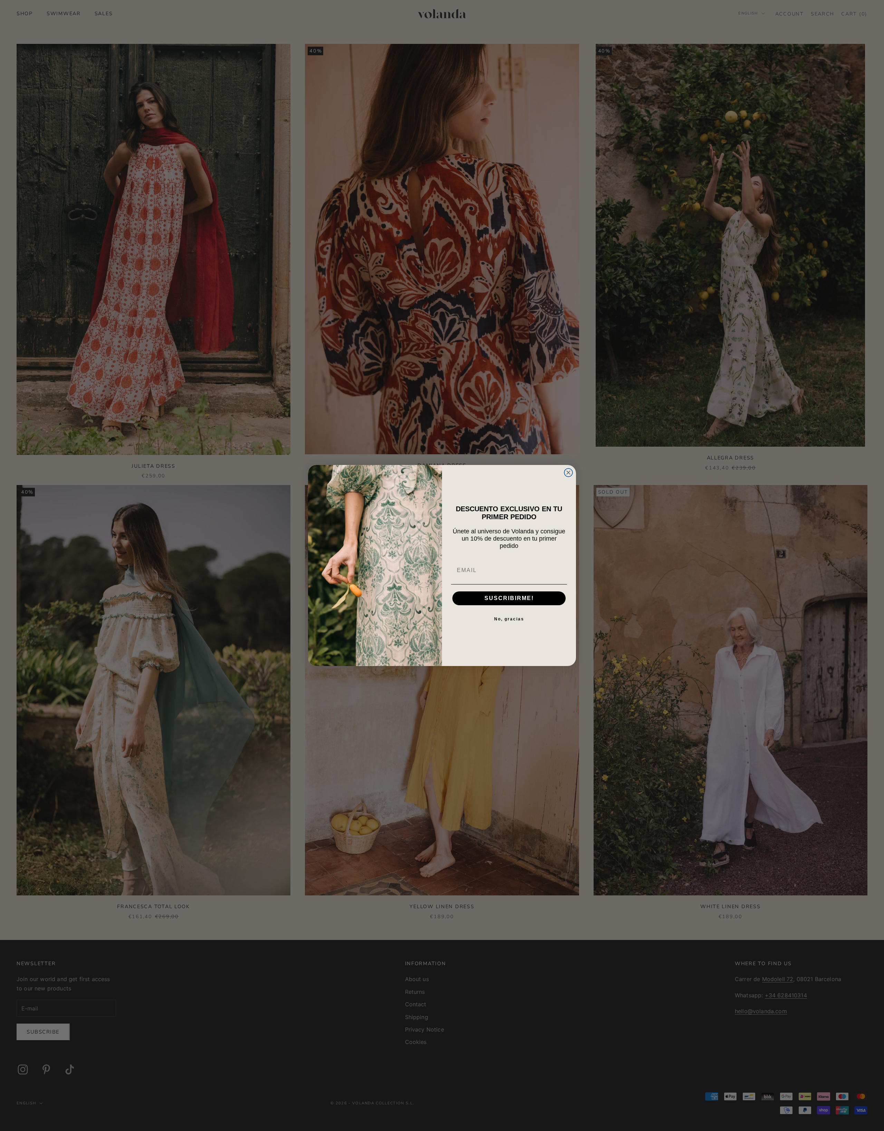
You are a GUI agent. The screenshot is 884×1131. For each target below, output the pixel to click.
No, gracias (509, 619)
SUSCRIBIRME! (509, 598)
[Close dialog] (568, 472)
